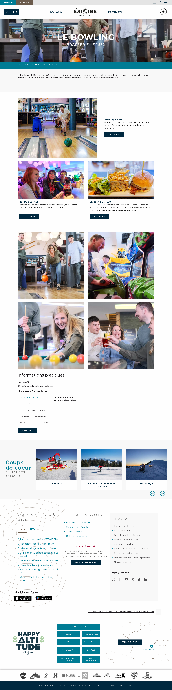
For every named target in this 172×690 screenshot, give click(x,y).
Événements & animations (128, 553)
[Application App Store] (23, 598)
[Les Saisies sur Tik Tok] (139, 580)
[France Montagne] (35, 675)
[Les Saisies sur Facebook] (120, 580)
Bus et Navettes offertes (127, 535)
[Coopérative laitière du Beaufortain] (97, 675)
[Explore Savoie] (23, 675)
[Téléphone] (159, 2)
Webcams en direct (125, 544)
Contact (98, 685)
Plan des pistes (122, 530)
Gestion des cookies (115, 685)
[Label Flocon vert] (85, 675)
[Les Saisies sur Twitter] (133, 580)
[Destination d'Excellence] (45, 675)
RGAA (130, 685)
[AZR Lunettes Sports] (120, 675)
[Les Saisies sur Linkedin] (145, 580)
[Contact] (152, 2)
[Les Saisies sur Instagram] (113, 580)
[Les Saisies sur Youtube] (126, 580)
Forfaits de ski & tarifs (125, 526)
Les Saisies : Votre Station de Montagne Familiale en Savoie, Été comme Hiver (121, 612)
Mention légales (46, 685)
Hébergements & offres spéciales (132, 557)
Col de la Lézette (75, 531)
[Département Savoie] (56, 675)
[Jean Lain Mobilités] (147, 675)
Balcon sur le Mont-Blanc (80, 522)
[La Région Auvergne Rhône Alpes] (71, 675)
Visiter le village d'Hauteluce (35, 565)
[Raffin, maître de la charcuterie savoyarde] (107, 675)
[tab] (35, 397)
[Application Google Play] (44, 598)
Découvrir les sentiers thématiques (39, 560)
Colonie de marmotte (78, 536)
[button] (165, 2)
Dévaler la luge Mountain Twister (38, 548)
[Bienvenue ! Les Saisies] (28, 643)
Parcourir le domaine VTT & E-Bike (39, 539)
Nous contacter (122, 562)
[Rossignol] (134, 675)
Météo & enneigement (126, 539)
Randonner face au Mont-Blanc (37, 543)
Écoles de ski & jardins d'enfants (131, 548)
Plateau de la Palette (77, 527)
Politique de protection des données (74, 685)
